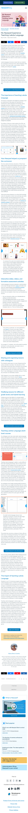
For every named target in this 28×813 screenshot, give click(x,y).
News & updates (14, 752)
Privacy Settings (13, 810)
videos (17, 286)
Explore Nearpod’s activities (14, 353)
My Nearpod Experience (10, 678)
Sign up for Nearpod (14, 629)
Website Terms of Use (14, 807)
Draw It (7, 329)
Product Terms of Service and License (13, 800)
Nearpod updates (6, 752)
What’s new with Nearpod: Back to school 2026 (13, 728)
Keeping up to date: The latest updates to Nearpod (13, 748)
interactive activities (19, 287)
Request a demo (8, 2)
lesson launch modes (16, 470)
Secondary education (14, 28)
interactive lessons (15, 238)
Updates (20, 752)
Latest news (5, 733)
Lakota (14, 66)
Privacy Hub (13, 804)
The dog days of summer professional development (12, 738)
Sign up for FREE (19, 2)
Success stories (4, 30)
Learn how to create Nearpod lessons (14, 89)
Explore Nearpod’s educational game (14, 550)
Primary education (5, 28)
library (20, 377)
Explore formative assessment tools (14, 426)
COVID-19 (17, 176)
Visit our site (14, 715)
